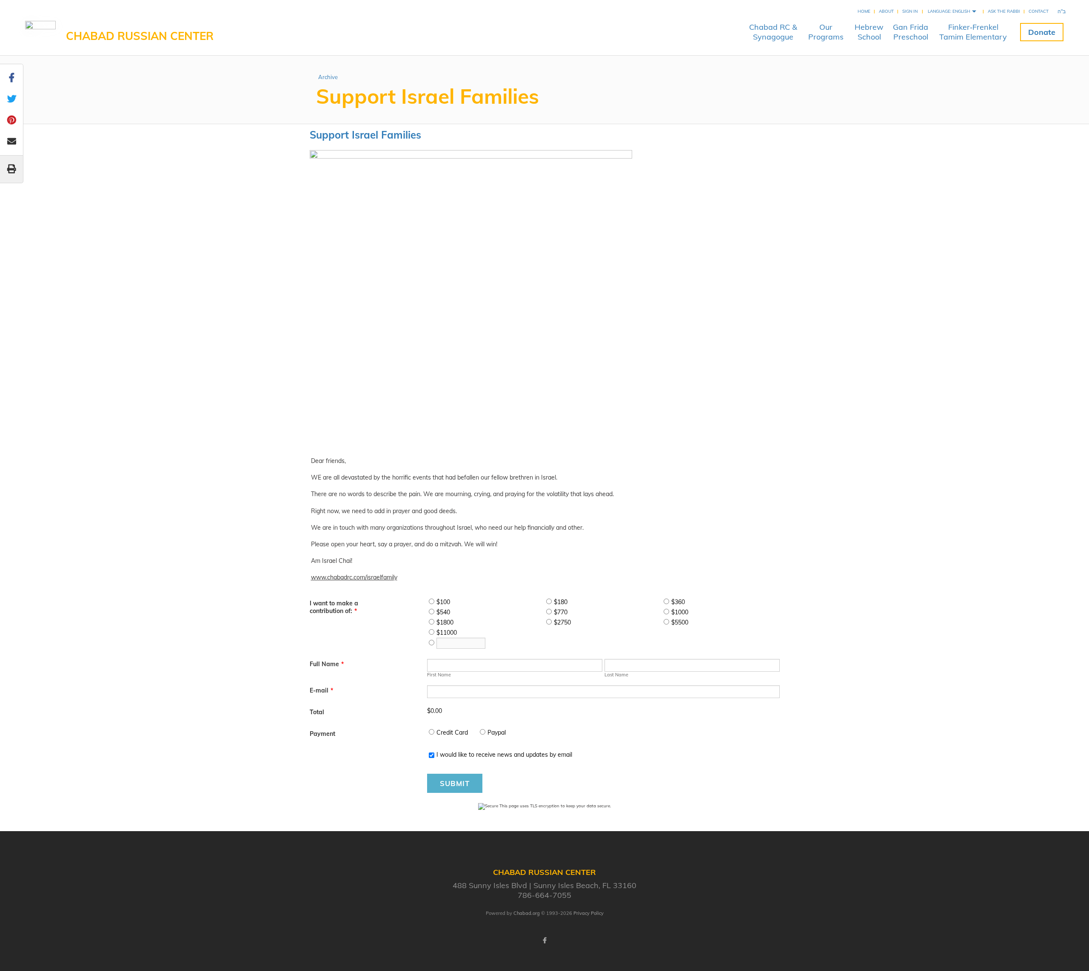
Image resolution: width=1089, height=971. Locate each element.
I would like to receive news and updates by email (504, 754)
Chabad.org (526, 913)
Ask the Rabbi (1004, 11)
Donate (1041, 32)
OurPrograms (826, 32)
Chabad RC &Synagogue (773, 32)
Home (864, 11)
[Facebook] (544, 940)
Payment (322, 734)
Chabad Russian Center (140, 36)
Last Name (616, 675)
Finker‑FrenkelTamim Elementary (973, 32)
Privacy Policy (588, 913)
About (886, 11)
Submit (455, 783)
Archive (328, 77)
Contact (1039, 11)
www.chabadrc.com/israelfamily (354, 577)
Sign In (910, 11)
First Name (439, 675)
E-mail (321, 690)
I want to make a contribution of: (334, 607)
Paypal (496, 732)
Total (317, 712)
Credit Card (452, 732)
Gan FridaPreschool (910, 32)
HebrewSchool (869, 32)
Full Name (327, 664)
